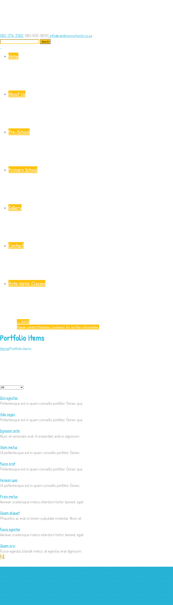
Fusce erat (7, 463)
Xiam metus (8, 447)
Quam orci (7, 545)
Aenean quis (9, 480)
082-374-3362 (11, 35)
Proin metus (9, 496)
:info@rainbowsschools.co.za (70, 35)
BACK (23, 321)
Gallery (15, 207)
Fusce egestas (10, 529)
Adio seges (7, 414)
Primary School (22, 169)
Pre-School (19, 131)
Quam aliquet (10, 513)
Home (13, 56)
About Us (16, 94)
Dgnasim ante (10, 430)
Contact (16, 245)
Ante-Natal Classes (26, 283)
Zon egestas (9, 398)
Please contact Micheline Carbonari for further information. (58, 327)
